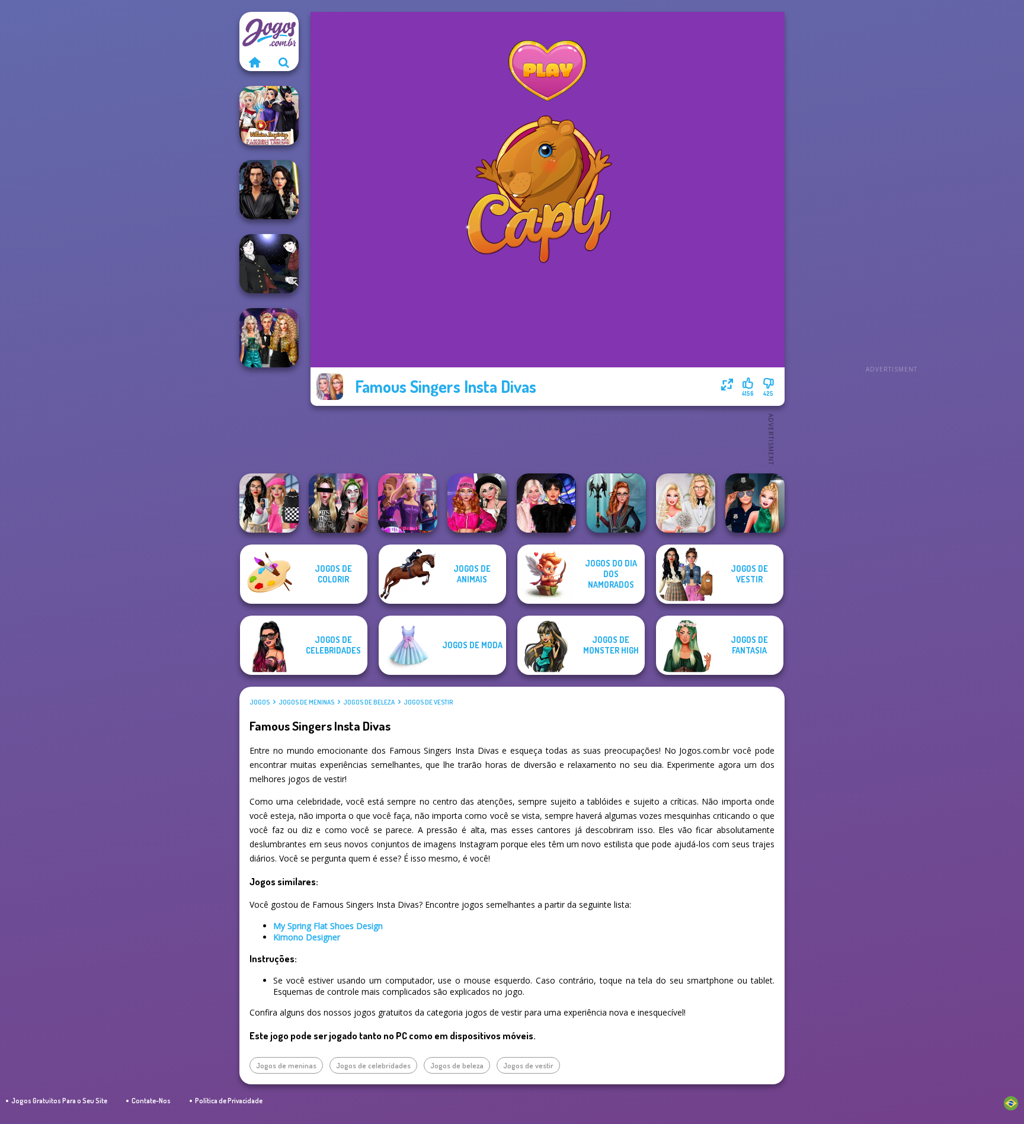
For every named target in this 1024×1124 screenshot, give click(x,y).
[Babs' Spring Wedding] (685, 503)
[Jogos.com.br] (254, 62)
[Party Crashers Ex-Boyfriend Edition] (269, 337)
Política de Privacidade (229, 1100)
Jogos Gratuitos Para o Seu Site (59, 1100)
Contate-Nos (151, 1100)
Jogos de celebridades (373, 1065)
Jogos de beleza (369, 702)
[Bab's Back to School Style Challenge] (269, 503)
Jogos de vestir (428, 702)
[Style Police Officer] (755, 503)
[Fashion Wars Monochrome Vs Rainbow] (477, 503)
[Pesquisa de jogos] (284, 62)
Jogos (259, 702)
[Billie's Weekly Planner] (338, 503)
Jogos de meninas (306, 702)
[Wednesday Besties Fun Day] (546, 503)
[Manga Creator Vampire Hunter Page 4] (269, 263)
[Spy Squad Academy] (407, 503)
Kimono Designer (306, 937)
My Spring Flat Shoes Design (328, 925)
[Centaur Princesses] (616, 503)
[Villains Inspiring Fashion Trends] (269, 115)
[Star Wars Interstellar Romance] (269, 189)
